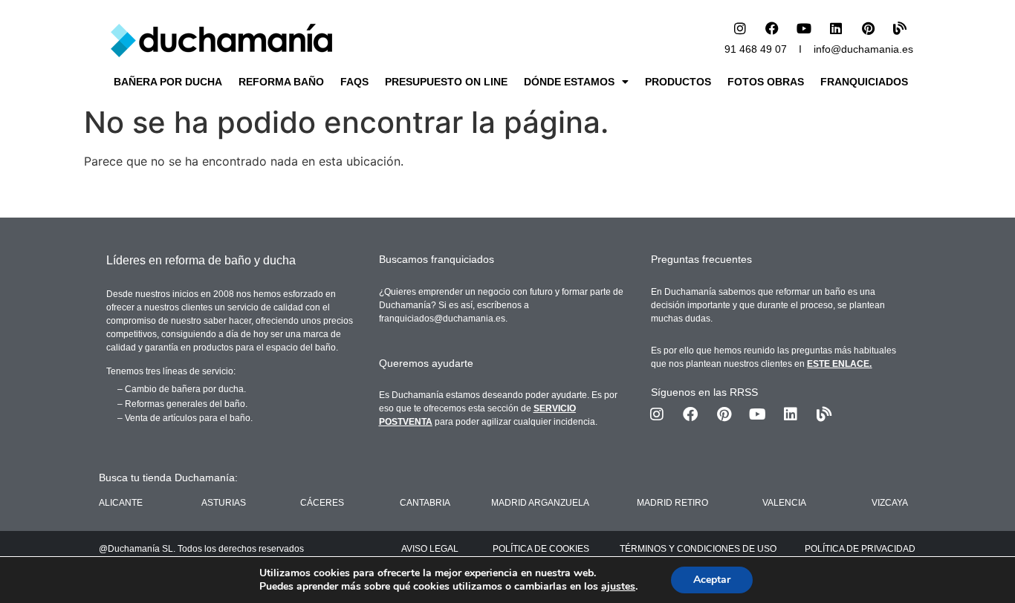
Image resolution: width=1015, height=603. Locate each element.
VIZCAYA (890, 503)
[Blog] (899, 28)
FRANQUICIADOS (864, 82)
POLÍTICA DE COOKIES (541, 549)
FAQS (354, 82)
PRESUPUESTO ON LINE (446, 82)
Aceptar (711, 580)
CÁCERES (322, 503)
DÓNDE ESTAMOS (569, 82)
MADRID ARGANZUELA (540, 503)
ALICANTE (121, 503)
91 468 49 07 (755, 49)
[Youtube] (804, 28)
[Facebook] (772, 28)
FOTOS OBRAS (765, 82)
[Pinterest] (868, 28)
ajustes (618, 586)
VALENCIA (784, 503)
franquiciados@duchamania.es (442, 318)
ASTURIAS (223, 503)
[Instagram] (740, 28)
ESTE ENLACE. (839, 364)
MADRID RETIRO (672, 503)
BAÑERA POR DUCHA (168, 82)
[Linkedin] (836, 28)
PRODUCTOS (678, 82)
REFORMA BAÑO (281, 82)
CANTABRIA (425, 503)
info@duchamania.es (863, 49)
